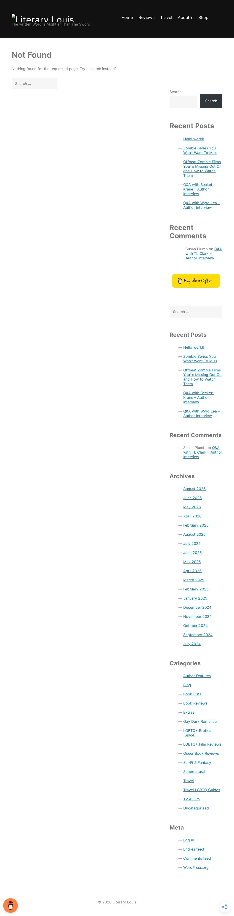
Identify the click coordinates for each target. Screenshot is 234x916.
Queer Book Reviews (201, 753)
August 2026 (194, 488)
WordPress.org (196, 867)
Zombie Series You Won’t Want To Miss (200, 150)
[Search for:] (218, 18)
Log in (188, 840)
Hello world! (193, 139)
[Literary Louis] (51, 16)
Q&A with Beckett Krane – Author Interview (198, 189)
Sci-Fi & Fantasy (197, 762)
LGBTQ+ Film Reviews (202, 744)
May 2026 (192, 507)
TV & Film (191, 799)
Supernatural (194, 771)
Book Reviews (195, 703)
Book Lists (192, 694)
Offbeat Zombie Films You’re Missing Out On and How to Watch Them (202, 168)
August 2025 (194, 534)
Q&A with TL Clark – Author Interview (204, 253)
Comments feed (197, 858)
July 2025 (192, 543)
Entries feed (193, 849)
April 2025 (192, 571)
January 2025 (195, 598)
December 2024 (197, 607)
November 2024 (197, 616)
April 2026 (192, 516)
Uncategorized (196, 808)
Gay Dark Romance (200, 721)
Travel (188, 780)
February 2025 (196, 589)
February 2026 (196, 525)
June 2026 (192, 498)
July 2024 (192, 644)
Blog (187, 685)
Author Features (197, 675)
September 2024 (198, 634)
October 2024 (195, 625)
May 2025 (192, 561)
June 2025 (192, 552)
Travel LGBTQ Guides (201, 790)
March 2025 (193, 580)
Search (175, 91)
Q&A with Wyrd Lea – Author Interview (201, 205)
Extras (188, 712)
